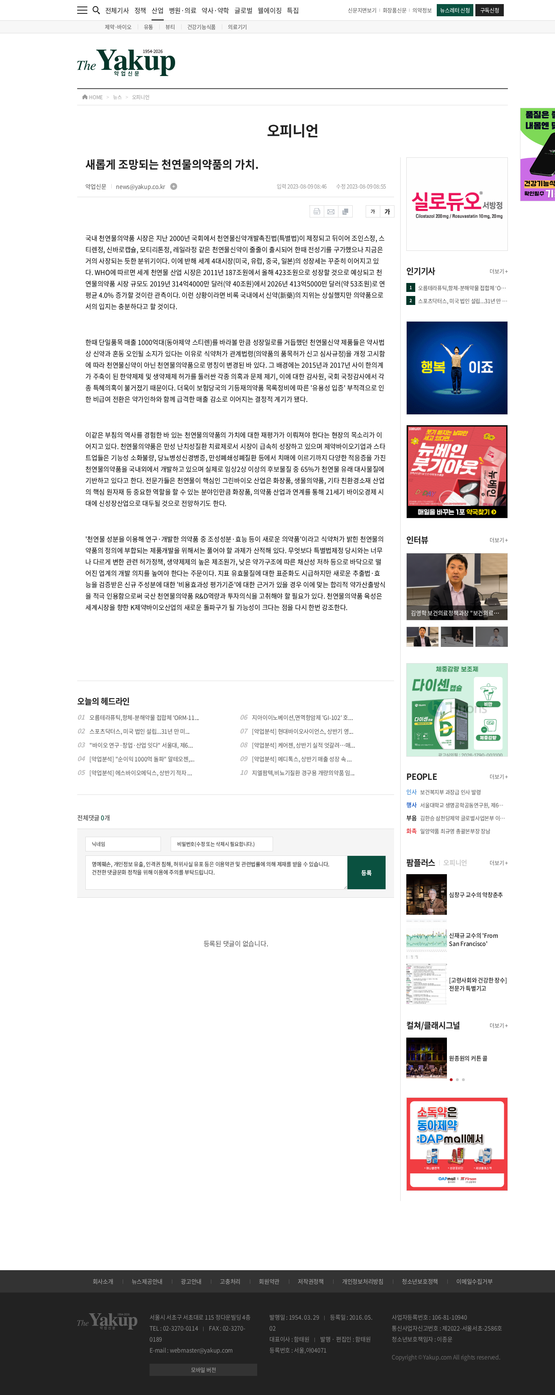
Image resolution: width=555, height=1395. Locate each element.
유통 (149, 26)
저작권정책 (311, 1281)
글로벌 (243, 10)
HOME (95, 97)
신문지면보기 (362, 10)
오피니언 (141, 97)
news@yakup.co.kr (141, 186)
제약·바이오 (118, 26)
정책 (140, 10)
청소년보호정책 (420, 1281)
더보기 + (499, 271)
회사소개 (103, 1281)
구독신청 (489, 10)
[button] (451, 1079)
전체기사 (117, 10)
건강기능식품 (201, 26)
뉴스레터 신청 (455, 10)
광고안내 (191, 1281)
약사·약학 (215, 10)
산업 (158, 10)
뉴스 (117, 97)
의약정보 (421, 10)
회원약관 (269, 1281)
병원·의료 (183, 10)
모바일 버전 (203, 1369)
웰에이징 (270, 10)
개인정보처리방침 (363, 1281)
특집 (293, 10)
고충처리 (230, 1281)
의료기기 (237, 26)
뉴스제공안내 (147, 1281)
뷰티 (170, 26)
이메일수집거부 (474, 1281)
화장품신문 (395, 10)
